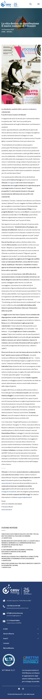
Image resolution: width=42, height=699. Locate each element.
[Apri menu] (38, 4)
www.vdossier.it (6, 483)
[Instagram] (23, 689)
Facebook (13, 491)
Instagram (4, 491)
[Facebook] (19, 689)
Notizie (9, 32)
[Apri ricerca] (30, 4)
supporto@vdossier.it (24, 497)
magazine (13, 182)
